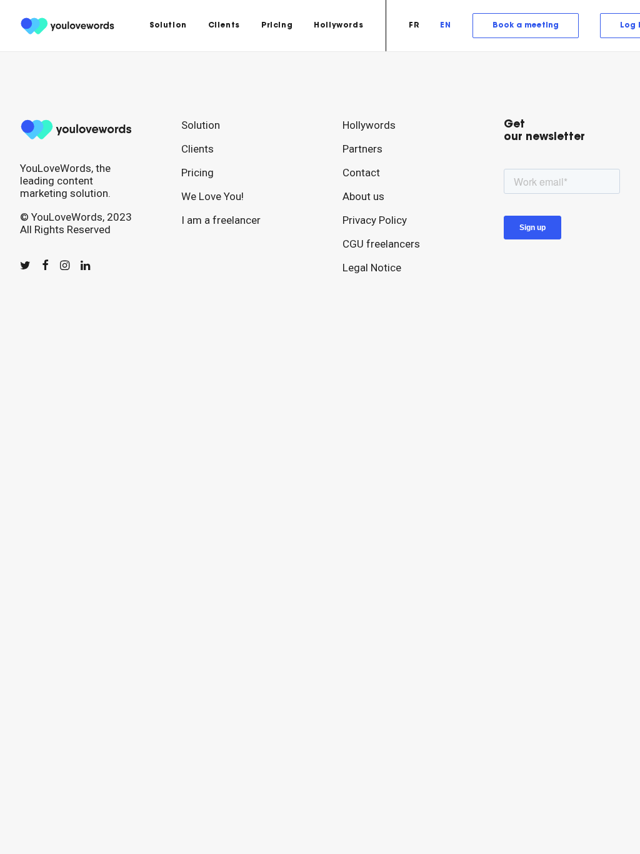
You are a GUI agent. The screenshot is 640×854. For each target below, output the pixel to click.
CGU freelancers (381, 244)
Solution (168, 25)
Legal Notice (371, 267)
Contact (361, 172)
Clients (224, 25)
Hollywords (338, 25)
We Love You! (212, 196)
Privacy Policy (374, 220)
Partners (362, 149)
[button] (25, 265)
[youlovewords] (69, 25)
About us (363, 196)
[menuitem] (168, 25)
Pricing (276, 25)
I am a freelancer (221, 220)
